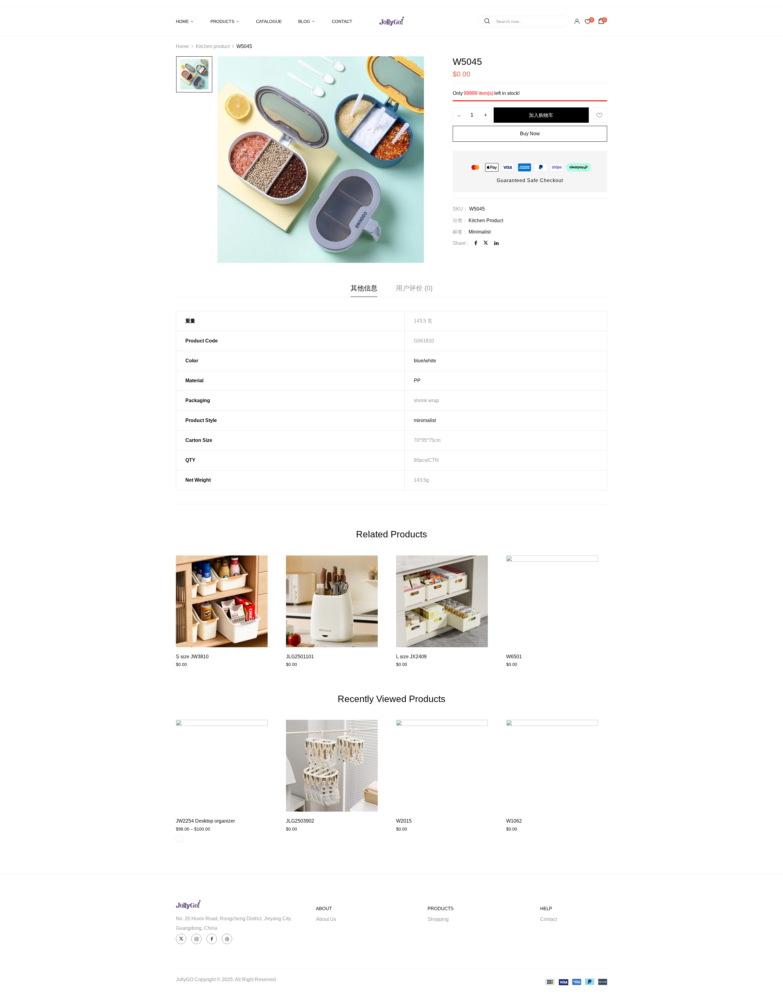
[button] (602, 21)
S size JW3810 (192, 656)
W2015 (404, 821)
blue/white (425, 360)
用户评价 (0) (414, 288)
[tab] (364, 289)
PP (417, 380)
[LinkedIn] (496, 243)
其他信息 (364, 288)
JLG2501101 (300, 656)
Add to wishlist (599, 115)
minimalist (425, 420)
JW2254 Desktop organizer (205, 821)
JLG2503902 (300, 821)
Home (182, 46)
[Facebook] (475, 243)
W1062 (514, 821)
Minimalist (480, 231)
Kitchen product (213, 46)
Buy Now (530, 133)
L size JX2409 (411, 656)
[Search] (485, 21)
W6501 (514, 656)
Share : (460, 243)
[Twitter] (485, 243)
